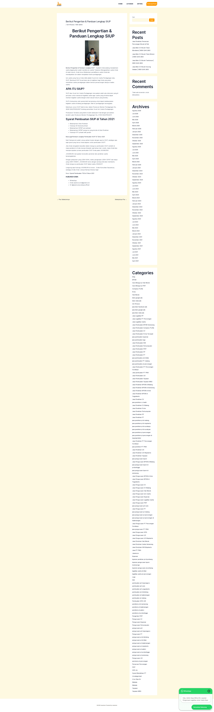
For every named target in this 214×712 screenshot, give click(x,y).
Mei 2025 (135, 156)
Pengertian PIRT (137, 616)
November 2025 (137, 138)
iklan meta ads (136, 301)
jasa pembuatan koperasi (140, 337)
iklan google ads (137, 298)
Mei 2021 (135, 258)
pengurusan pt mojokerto (140, 646)
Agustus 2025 (136, 147)
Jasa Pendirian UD (138, 450)
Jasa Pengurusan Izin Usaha (141, 494)
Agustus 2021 (136, 249)
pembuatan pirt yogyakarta (140, 589)
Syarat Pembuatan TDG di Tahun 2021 (82, 173)
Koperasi (135, 556)
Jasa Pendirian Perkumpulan (141, 411)
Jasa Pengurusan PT (139, 509)
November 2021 (137, 240)
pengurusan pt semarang (140, 655)
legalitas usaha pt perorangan (141, 574)
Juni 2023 (135, 225)
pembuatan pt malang (139, 598)
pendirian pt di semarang (140, 604)
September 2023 (137, 216)
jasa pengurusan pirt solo (140, 506)
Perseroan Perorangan (139, 664)
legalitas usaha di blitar (139, 571)
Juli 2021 (135, 252)
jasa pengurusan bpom (139, 459)
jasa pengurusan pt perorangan (142, 515)
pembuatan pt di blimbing (140, 592)
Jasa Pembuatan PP (138, 352)
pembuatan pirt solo (138, 586)
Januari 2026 (136, 131)
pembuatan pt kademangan (141, 595)
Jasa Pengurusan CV (139, 485)
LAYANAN (129, 4)
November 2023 (137, 210)
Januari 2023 (136, 234)
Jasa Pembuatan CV (138, 331)
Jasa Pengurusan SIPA (139, 532)
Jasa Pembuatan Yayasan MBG (142, 381)
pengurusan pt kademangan (141, 643)
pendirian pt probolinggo (140, 613)
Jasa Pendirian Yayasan (139, 456)
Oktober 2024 (136, 177)
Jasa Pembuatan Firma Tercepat (142, 334)
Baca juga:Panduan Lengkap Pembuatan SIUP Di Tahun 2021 (85, 137)
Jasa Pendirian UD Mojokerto (141, 453)
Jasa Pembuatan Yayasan (140, 378)
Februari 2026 (136, 128)
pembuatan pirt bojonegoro (141, 583)
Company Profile (137, 289)
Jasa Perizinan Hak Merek (140, 541)
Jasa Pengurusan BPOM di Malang (143, 462)
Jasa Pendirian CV (138, 399)
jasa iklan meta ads (138, 313)
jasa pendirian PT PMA (139, 447)
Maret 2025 (136, 162)
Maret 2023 (136, 231)
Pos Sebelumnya (63, 199)
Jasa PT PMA (136, 550)
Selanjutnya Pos (121, 199)
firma (134, 292)
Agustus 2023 (136, 219)
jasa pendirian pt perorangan (141, 432)
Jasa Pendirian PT (138, 417)
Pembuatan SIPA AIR (139, 601)
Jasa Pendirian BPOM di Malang (142, 384)
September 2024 (137, 180)
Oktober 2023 (136, 213)
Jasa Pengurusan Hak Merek (141, 491)
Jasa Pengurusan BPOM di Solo (142, 476)
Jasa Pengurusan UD (139, 535)
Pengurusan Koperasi (139, 622)
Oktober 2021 (136, 243)
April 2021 (135, 261)
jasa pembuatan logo (138, 340)
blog (133, 277)
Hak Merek (135, 295)
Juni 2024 (135, 189)
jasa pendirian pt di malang (140, 420)
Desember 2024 (137, 171)
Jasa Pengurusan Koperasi (140, 497)
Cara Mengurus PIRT (139, 286)
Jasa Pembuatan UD (138, 375)
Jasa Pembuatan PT (138, 355)
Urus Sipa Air (136, 679)
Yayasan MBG (136, 691)
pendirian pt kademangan (140, 607)
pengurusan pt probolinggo (141, 652)
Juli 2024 (135, 186)
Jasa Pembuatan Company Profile (143, 328)
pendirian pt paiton (138, 610)
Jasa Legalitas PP (137, 316)
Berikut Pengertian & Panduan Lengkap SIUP (80, 68)
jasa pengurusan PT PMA (140, 529)
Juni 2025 (135, 153)
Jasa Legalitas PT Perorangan (141, 319)
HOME (120, 4)
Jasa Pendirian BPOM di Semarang (143, 387)
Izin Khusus (70, 24)
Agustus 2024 (136, 183)
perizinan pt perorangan (140, 661)
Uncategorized (137, 676)
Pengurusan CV (137, 619)
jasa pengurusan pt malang (140, 512)
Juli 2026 (135, 113)
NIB (133, 580)
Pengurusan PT (137, 634)
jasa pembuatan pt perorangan (142, 364)
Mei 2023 (135, 228)
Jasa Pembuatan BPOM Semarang (143, 325)
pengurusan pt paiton (139, 649)
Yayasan (135, 688)
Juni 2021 (135, 255)
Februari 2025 (136, 165)
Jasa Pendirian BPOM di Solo (141, 390)
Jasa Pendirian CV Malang (140, 405)
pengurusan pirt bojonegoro (141, 631)
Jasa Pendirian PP (138, 414)
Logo (133, 577)
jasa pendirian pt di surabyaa (141, 429)
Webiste (134, 682)
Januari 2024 (136, 204)
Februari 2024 (136, 201)
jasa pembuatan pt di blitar (140, 358)
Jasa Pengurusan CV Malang (141, 488)
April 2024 (135, 195)
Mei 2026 (135, 119)
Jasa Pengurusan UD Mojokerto (142, 538)
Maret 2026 (136, 125)
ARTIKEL (140, 4)
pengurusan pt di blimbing (140, 637)
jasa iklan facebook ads (139, 307)
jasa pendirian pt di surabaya (141, 426)
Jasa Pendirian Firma (139, 408)
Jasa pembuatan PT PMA (140, 372)
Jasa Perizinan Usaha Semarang (142, 544)
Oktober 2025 (136, 141)
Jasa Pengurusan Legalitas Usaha (143, 500)
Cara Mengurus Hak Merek (141, 283)
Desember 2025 (137, 135)
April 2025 (135, 159)
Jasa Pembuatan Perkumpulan (142, 346)
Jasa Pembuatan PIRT (139, 349)
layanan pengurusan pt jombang (142, 568)
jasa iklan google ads (138, 310)
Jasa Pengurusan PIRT (139, 503)
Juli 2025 (135, 150)
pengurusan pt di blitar (139, 640)
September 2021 (137, 246)
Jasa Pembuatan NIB (139, 343)
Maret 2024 (136, 198)
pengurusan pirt (137, 628)
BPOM (134, 280)
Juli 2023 (135, 222)
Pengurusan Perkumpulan (140, 625)
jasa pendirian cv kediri (139, 402)
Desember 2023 (137, 207)
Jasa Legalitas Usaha (139, 322)
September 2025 (137, 144)
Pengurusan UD (137, 658)
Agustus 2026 (136, 110)
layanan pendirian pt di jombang (142, 559)
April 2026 (135, 122)
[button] (151, 4)
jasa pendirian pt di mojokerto (141, 423)
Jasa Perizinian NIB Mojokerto (142, 547)
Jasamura (135, 553)
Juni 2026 (135, 116)
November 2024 (137, 174)
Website (134, 685)
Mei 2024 (135, 192)
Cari (133, 17)
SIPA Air (135, 670)
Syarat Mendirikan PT (139, 673)
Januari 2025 (136, 168)
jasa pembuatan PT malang (141, 361)
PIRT (133, 667)
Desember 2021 (137, 237)
